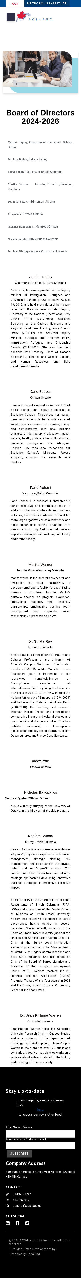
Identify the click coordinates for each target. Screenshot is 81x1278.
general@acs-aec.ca (27, 1206)
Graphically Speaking (25, 1254)
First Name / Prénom (19, 1127)
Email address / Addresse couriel (26, 1139)
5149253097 (22, 1194)
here (40, 1110)
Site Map (16, 1249)
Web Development (38, 1249)
